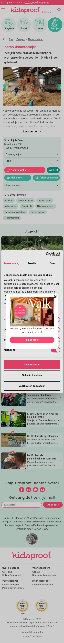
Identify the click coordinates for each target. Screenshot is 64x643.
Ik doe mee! (32, 340)
